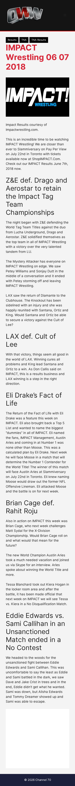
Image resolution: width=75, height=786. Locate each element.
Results (12, 39)
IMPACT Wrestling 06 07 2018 (37, 57)
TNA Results (38, 39)
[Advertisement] (37, 738)
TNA (24, 39)
